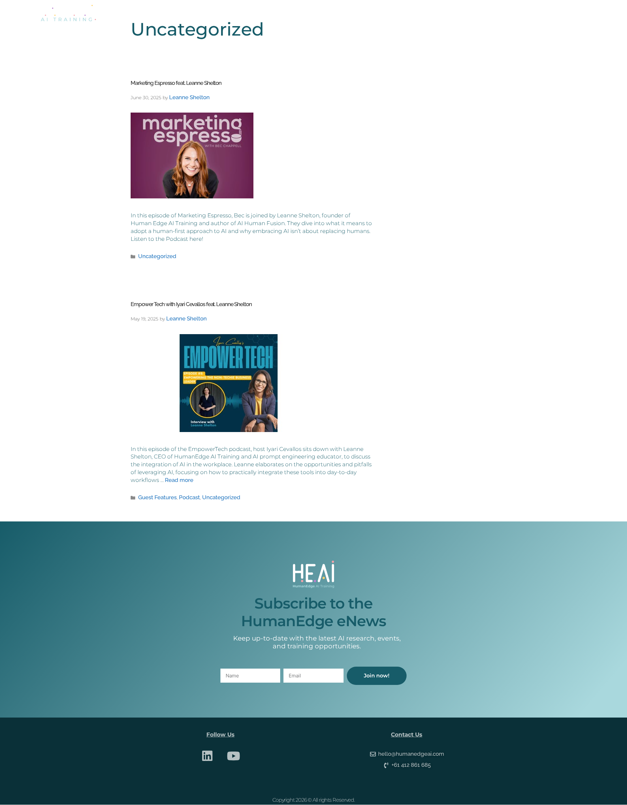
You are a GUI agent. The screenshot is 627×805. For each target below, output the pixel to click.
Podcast (189, 497)
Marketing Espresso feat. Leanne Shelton (176, 83)
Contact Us (522, 13)
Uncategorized (157, 256)
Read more (179, 480)
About (401, 13)
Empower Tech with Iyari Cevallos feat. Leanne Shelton (191, 304)
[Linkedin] (207, 756)
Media (482, 13)
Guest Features (157, 497)
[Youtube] (234, 756)
